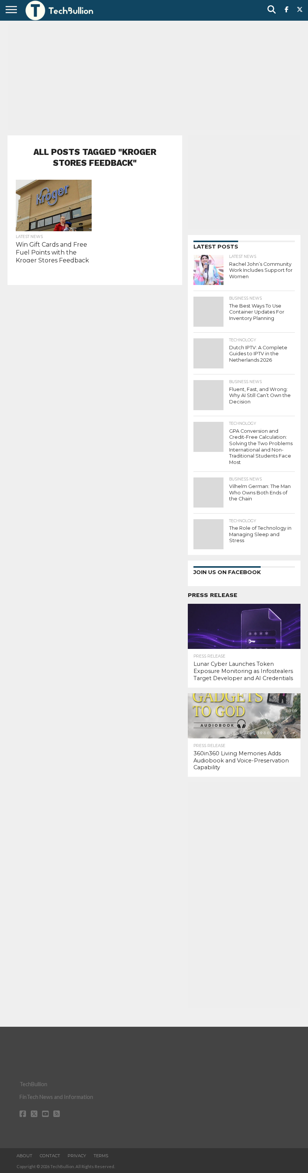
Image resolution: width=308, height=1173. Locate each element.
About (24, 1155)
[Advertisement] (154, 77)
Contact (50, 1155)
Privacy (77, 1155)
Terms (101, 1155)
